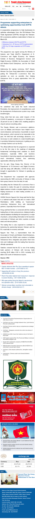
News (2, 15)
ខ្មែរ (20, 6)
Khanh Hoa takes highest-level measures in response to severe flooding (18, 277)
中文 (13, 6)
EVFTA (7, 261)
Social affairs (4, 12)
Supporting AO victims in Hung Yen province (16, 272)
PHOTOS (2, 297)
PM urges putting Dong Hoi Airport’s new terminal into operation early (17, 281)
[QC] (17, 397)
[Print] (33, 19)
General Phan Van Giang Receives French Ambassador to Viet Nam (26, 475)
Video (2, 471)
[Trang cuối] (33, 291)
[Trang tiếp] (30, 291)
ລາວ (17, 6)
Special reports (9, 15)
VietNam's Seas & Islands (9, 424)
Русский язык (27, 6)
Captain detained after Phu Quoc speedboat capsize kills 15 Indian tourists (18, 267)
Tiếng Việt (7, 6)
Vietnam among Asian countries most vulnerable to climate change (17, 286)
